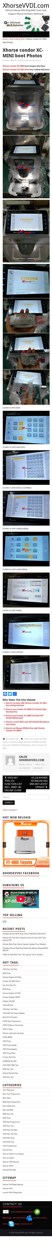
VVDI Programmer (10, 1146)
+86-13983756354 (19, 1218)
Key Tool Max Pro (9, 985)
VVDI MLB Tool (8, 1142)
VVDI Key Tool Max (10, 1009)
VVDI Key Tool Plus (10, 969)
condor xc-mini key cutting (13, 742)
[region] (26, 23)
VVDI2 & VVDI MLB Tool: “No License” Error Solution (23, 955)
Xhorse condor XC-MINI (13, 66)
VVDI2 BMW (7, 1037)
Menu (26, 34)
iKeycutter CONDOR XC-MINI (35, 742)
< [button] (5, 23)
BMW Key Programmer (11, 1102)
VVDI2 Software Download (13, 1025)
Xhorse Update (8, 1158)
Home (5, 39)
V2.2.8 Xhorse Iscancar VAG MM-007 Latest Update (39, 782)
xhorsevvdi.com (27, 1224)
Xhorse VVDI (7, 1188)
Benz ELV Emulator (10, 1017)
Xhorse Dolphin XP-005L (12, 977)
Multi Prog (6, 1118)
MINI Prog (6, 989)
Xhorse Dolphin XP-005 (12, 993)
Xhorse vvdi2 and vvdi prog (13, 1033)
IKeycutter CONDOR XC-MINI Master (17, 745)
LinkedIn (37, 768)
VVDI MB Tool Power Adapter (14, 1013)
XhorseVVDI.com (26, 5)
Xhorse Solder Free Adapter (13, 1154)
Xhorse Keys (7, 1150)
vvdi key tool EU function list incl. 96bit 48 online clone (13, 784)
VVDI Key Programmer (11, 1122)
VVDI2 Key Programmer (12, 1021)
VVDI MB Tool (8, 1005)
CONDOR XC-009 (9, 1061)
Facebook (24, 768)
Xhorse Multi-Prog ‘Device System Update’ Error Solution (24, 944)
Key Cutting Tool (17, 39)
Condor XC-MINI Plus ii (11, 981)
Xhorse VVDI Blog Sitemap (13, 1184)
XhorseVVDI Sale (9, 1170)
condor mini (28, 739)
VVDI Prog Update (10, 1045)
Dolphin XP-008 (9, 1001)
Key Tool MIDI (8, 1110)
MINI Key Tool (8, 1069)
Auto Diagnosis (8, 1090)
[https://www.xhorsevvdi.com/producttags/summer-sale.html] (26, 23)
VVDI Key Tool (8, 1077)
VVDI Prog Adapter (10, 1049)
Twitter (39, 765)
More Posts (25, 765)
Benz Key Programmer (11, 1094)
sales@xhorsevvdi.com (24, 1212)
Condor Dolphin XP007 (11, 997)
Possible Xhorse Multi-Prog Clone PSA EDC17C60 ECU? (24, 934)
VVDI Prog (7, 1041)
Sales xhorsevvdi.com (32, 60)
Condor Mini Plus (9, 1057)
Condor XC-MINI (40, 739)
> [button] (46, 23)
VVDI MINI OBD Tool (10, 1065)
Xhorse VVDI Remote (11, 1162)
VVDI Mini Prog (8, 1138)
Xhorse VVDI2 (8, 1166)
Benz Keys (7, 1098)
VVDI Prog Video (9, 1053)
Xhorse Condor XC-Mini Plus (16, 70)
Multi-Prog (7, 973)
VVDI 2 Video (8, 1029)
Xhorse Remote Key (10, 1073)
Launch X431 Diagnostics (12, 1192)
